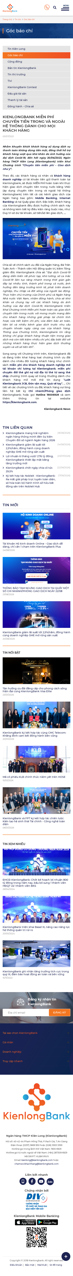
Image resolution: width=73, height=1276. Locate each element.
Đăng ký (59, 1012)
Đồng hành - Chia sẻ (21, 106)
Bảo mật (29, 1265)
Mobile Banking (46, 198)
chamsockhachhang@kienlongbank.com (37, 1163)
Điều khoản (16, 1265)
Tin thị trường (17, 74)
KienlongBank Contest (22, 87)
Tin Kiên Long (16, 48)
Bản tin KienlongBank (22, 68)
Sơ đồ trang (56, 1265)
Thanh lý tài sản (18, 100)
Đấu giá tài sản (17, 93)
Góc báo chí (15, 55)
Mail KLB (42, 1265)
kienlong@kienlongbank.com (37, 1160)
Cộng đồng (15, 61)
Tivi (10, 80)
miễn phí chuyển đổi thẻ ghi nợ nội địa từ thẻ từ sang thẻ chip (36, 372)
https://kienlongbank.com (20, 402)
